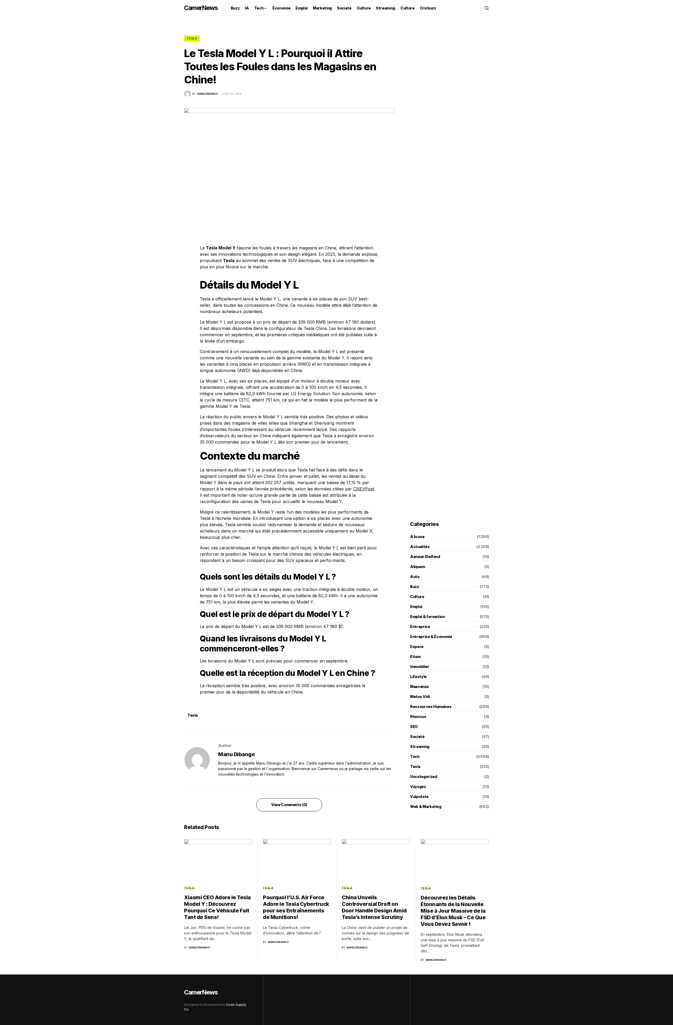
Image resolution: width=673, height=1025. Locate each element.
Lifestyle (418, 676)
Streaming (419, 746)
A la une (417, 536)
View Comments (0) (289, 804)
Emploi (416, 606)
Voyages (418, 786)
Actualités (420, 546)
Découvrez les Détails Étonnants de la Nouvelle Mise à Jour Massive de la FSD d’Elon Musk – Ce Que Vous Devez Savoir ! (453, 911)
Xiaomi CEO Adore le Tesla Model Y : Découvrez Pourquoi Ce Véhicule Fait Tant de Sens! (217, 907)
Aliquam (417, 566)
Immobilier (419, 666)
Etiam (415, 656)
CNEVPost (363, 488)
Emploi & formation (427, 616)
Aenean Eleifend (425, 556)
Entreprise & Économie (431, 636)
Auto (415, 576)
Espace (417, 646)
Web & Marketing (425, 806)
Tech (415, 756)
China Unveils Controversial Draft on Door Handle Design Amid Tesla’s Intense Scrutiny (374, 907)
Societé (417, 736)
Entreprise (420, 626)
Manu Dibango (236, 754)
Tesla (192, 38)
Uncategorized (423, 776)
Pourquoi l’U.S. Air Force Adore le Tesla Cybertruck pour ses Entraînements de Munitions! (296, 907)
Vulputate (419, 796)
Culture (417, 596)
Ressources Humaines (430, 706)
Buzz (414, 586)
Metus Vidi (420, 696)
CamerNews (200, 8)
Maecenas (419, 686)
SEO (414, 726)
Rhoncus (418, 716)
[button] (486, 8)
